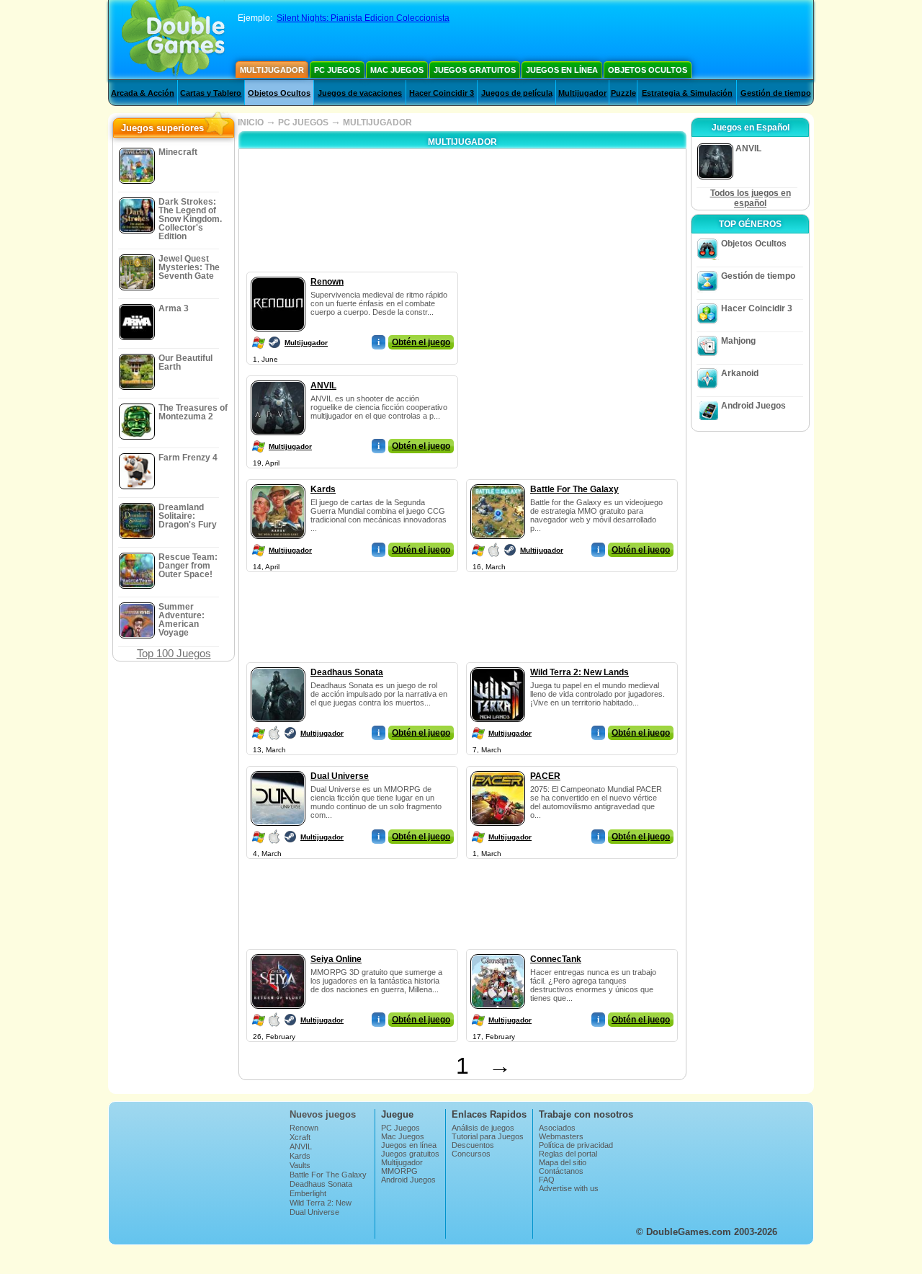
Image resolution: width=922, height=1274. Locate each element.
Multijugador (272, 70)
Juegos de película (516, 93)
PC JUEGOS (303, 122)
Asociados (557, 1127)
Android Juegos (753, 406)
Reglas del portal (568, 1153)
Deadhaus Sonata (346, 672)
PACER (545, 776)
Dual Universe (339, 776)
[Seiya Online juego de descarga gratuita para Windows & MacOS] (278, 951)
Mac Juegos (397, 70)
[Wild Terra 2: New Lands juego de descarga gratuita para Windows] (497, 664)
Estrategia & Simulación (687, 93)
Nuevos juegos (323, 1114)
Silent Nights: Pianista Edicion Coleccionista (363, 18)
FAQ (547, 1179)
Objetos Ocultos (647, 70)
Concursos (471, 1153)
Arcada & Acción (142, 93)
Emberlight (308, 1193)
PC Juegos (337, 70)
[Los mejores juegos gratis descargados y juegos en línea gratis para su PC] (173, 39)
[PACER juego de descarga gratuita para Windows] (497, 768)
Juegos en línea (562, 70)
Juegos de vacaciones (360, 93)
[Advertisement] (573, 362)
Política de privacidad (576, 1145)
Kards (323, 489)
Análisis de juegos (483, 1127)
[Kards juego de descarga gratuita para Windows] (278, 481)
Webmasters (561, 1136)
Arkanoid (739, 373)
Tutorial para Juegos (488, 1136)
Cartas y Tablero (210, 93)
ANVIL (323, 385)
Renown (327, 282)
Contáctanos (561, 1171)
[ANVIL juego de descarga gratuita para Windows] (278, 378)
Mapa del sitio (562, 1162)
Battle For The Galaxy (574, 489)
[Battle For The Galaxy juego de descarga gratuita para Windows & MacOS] (497, 481)
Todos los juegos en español (750, 198)
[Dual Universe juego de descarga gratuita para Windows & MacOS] (278, 768)
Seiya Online (336, 959)
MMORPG (399, 1171)
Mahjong (738, 341)
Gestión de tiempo (775, 93)
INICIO (251, 122)
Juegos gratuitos (475, 70)
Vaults (300, 1165)
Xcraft (300, 1137)
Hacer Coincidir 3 (441, 93)
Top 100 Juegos (174, 653)
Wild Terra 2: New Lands (579, 672)
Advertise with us (569, 1188)
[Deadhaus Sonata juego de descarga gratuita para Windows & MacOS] (278, 664)
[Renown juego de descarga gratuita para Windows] (278, 274)
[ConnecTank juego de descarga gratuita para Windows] (497, 951)
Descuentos (473, 1145)
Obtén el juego (421, 342)
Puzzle (623, 93)
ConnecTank (555, 959)
